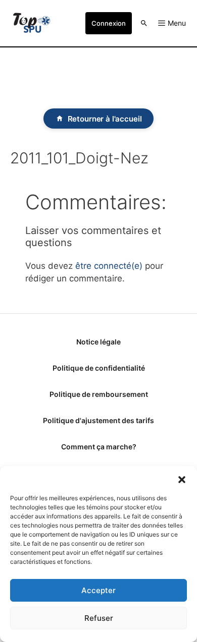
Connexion (108, 23)
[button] (182, 479)
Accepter (98, 590)
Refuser (98, 618)
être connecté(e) (108, 266)
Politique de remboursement (99, 394)
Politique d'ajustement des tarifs (98, 420)
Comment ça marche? (98, 446)
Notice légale (98, 341)
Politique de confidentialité (99, 368)
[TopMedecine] (31, 23)
